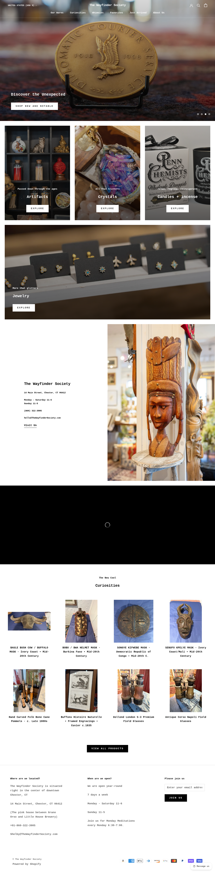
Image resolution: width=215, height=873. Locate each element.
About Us (158, 12)
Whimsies (98, 12)
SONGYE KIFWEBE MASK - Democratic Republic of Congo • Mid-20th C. (133, 652)
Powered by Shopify (27, 864)
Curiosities (78, 12)
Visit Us (30, 425)
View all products (107, 748)
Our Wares (57, 12)
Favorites (116, 12)
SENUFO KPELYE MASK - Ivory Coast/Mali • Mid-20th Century (185, 652)
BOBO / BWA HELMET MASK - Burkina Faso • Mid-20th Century (81, 652)
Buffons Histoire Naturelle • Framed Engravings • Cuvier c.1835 (81, 721)
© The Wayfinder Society (27, 859)
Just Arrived (138, 12)
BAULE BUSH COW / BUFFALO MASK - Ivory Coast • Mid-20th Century (29, 652)
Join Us (175, 798)
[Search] (198, 5)
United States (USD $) (21, 5)
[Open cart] (205, 5)
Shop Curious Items (33, 106)
